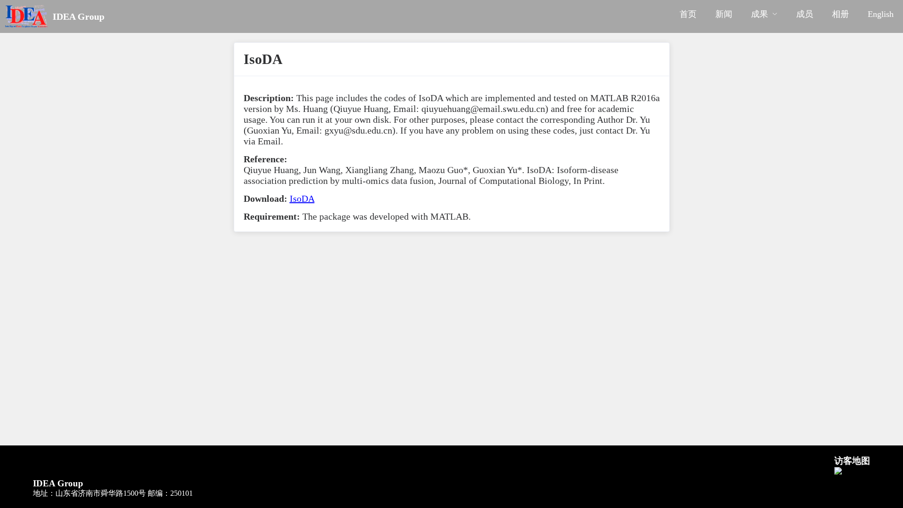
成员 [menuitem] (804, 14)
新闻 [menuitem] (723, 14)
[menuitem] (764, 16)
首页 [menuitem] (688, 14)
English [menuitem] (881, 14)
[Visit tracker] (838, 472)
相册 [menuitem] (840, 14)
